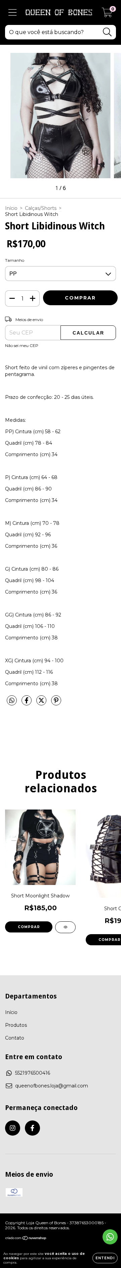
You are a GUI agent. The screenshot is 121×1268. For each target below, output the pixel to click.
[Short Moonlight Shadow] (65, 927)
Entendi (105, 1258)
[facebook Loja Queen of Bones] (32, 1128)
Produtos (16, 1025)
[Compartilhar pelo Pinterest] (56, 703)
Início (11, 208)
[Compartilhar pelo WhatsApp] (12, 700)
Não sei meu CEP (21, 345)
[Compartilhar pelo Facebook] (27, 703)
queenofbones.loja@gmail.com (51, 1086)
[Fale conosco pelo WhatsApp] (110, 1236)
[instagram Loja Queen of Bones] (12, 1128)
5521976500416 (32, 1073)
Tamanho (14, 260)
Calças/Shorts (40, 208)
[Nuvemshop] (26, 1238)
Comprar (29, 927)
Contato (14, 1038)
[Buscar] (107, 32)
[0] (107, 14)
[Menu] (12, 13)
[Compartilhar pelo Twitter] (42, 703)
